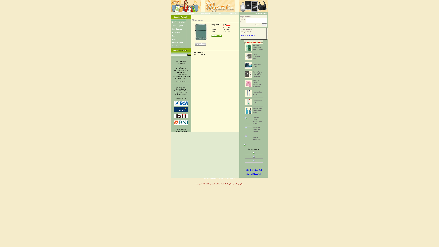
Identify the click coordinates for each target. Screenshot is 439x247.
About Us (222, 179)
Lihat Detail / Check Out (248, 35)
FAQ (219, 13)
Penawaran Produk (210, 179)
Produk (191, 13)
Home (177, 13)
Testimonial (231, 179)
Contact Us (232, 13)
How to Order (205, 13)
